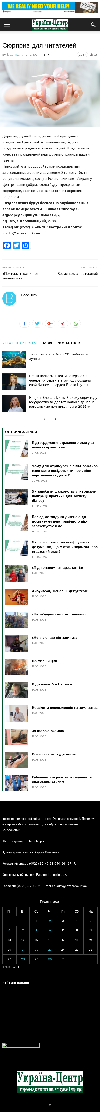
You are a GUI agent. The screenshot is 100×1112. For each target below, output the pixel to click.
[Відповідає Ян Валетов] (16, 690)
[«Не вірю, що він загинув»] (16, 643)
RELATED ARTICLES (19, 343)
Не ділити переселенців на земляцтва (64, 707)
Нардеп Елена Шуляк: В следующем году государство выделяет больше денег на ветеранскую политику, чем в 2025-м (63, 402)
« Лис (6, 967)
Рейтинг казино (15, 982)
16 (49, 940)
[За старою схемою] (16, 737)
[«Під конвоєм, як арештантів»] (16, 573)
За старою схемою (48, 731)
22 (36, 949)
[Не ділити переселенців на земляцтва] (16, 713)
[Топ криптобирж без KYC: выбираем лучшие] (14, 359)
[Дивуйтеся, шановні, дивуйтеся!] (16, 597)
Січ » (16, 967)
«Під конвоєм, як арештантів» (58, 568)
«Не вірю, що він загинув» (54, 638)
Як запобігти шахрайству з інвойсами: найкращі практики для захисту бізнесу (64, 496)
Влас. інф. (13, 54)
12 (90, 930)
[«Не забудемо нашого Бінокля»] (16, 620)
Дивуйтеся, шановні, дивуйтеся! (60, 591)
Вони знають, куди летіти (54, 754)
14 (22, 940)
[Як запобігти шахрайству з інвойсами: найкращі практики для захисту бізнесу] (16, 497)
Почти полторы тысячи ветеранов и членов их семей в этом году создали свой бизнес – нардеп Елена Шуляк (60, 380)
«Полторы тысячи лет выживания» (20, 275)
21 (22, 949)
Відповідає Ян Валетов (52, 684)
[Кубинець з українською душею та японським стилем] (16, 783)
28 (23, 959)
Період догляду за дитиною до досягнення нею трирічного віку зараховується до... (60, 521)
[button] (93, 24)
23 (50, 949)
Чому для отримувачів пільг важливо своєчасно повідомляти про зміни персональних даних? (65, 470)
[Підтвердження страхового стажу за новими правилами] (16, 448)
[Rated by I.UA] (21, 1046)
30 (50, 959)
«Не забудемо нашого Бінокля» (59, 614)
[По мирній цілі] (16, 667)
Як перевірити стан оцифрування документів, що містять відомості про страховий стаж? (65, 547)
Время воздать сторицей (77, 273)
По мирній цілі (44, 661)
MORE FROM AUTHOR (61, 343)
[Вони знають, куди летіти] (16, 760)
